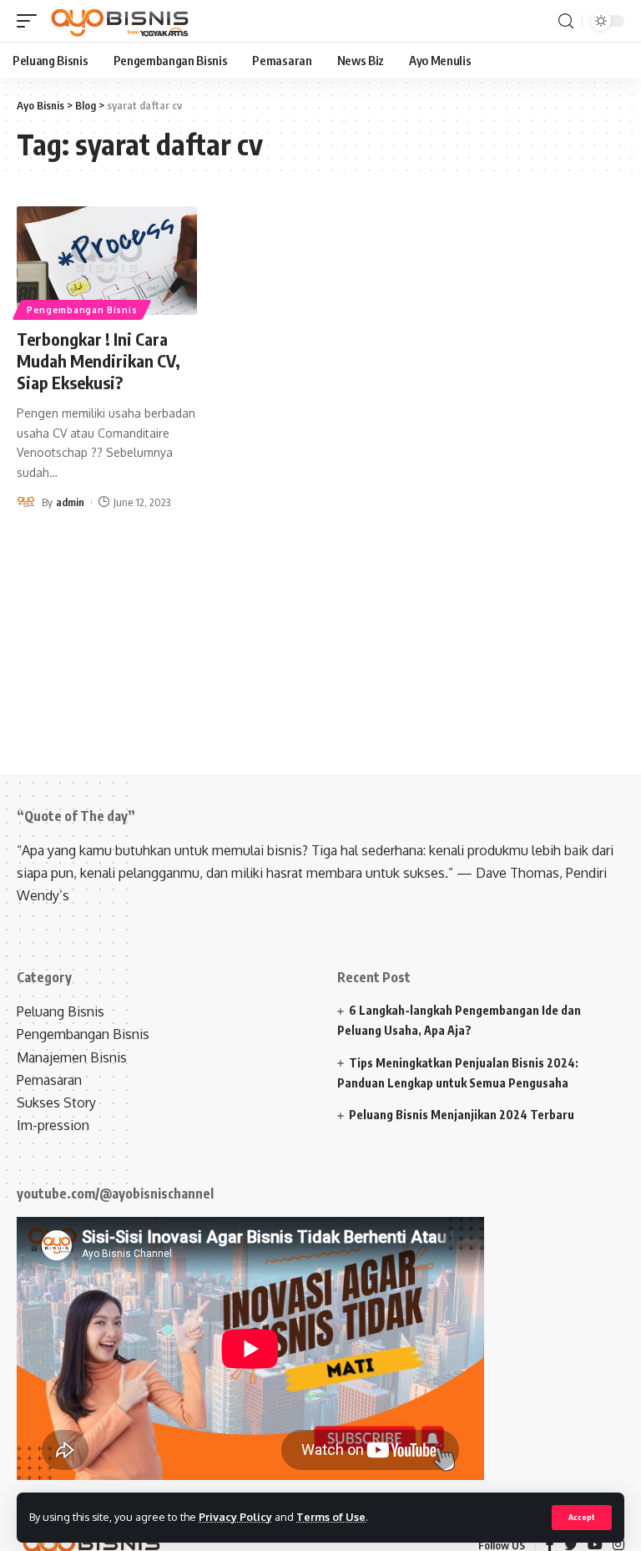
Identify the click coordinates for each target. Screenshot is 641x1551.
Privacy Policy (235, 1516)
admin (70, 502)
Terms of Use (331, 1516)
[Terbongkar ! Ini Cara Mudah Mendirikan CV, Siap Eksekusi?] (107, 260)
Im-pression (53, 1125)
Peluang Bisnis (60, 1011)
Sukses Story (56, 1102)
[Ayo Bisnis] (121, 21)
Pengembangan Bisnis (82, 310)
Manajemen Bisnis (72, 1057)
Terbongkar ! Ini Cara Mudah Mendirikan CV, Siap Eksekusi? (98, 360)
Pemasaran (49, 1080)
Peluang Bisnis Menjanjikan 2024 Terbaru (461, 1114)
